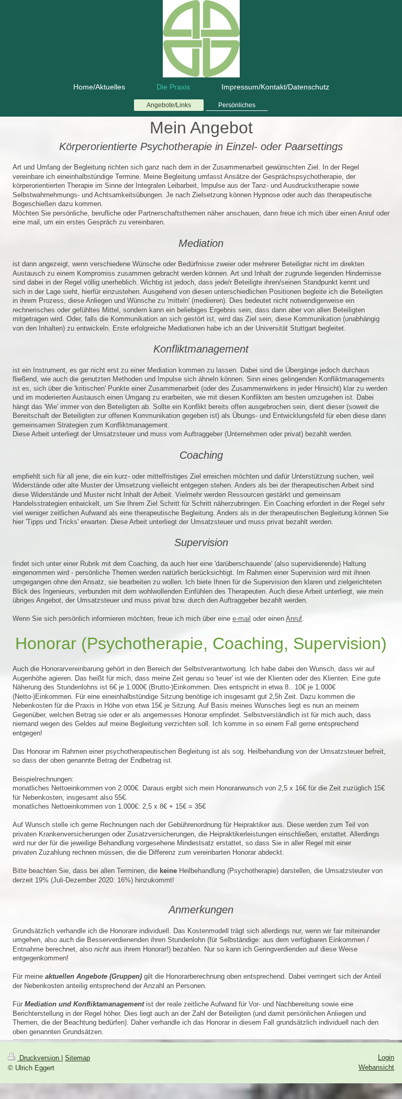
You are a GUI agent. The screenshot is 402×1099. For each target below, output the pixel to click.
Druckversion (39, 1058)
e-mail (241, 618)
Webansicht (376, 1067)
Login (386, 1057)
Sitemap (77, 1058)
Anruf (294, 618)
